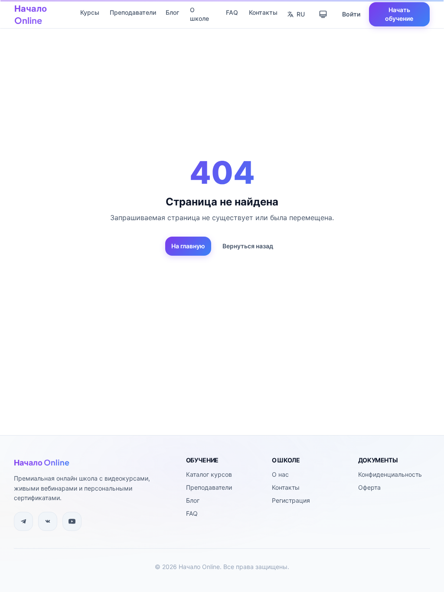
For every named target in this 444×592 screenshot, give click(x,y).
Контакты (263, 12)
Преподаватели (133, 12)
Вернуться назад (247, 246)
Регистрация (291, 500)
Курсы (89, 12)
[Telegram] (23, 521)
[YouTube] (72, 521)
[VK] (47, 521)
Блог (172, 12)
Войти (351, 14)
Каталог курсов (209, 474)
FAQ (232, 12)
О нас (280, 474)
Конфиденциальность (390, 474)
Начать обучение (399, 14)
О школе (199, 14)
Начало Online (30, 14)
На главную (188, 246)
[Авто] (323, 14)
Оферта (369, 487)
